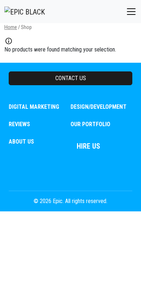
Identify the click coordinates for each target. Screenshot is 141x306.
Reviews (19, 124)
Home (10, 27)
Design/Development (98, 106)
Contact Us (70, 78)
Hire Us (88, 146)
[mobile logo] (24, 11)
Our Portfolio (90, 124)
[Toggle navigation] (131, 11)
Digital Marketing (34, 106)
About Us (21, 141)
